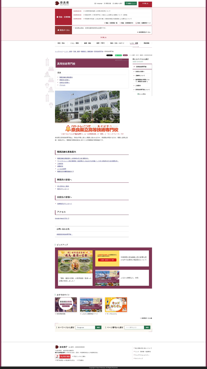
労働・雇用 (76, 51)
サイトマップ (139, 358)
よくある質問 (61, 169)
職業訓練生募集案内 (66, 77)
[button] (98, 3)
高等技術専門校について (143, 89)
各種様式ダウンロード (64, 204)
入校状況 (60, 163)
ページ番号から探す (115, 327)
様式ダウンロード (63, 189)
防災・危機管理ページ (144, 23)
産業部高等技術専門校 (65, 234)
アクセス (62, 85)
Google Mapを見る (61, 218)
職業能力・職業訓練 (87, 51)
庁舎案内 (81, 360)
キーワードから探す (66, 327)
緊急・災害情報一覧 (111, 23)
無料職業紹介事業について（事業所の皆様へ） (143, 80)
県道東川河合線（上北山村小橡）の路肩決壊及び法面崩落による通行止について (108, 18)
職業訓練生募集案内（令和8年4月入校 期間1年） (73, 158)
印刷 (126, 55)
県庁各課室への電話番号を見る (66, 360)
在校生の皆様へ (65, 82)
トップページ (59, 51)
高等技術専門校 (98, 51)
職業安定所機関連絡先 (64, 171)
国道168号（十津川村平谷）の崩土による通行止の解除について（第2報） (106, 15)
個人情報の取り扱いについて (143, 348)
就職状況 (60, 166)
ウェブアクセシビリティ (142, 355)
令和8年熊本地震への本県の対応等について (97, 11)
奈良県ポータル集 (147, 318)
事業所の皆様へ (65, 80)
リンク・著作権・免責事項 (143, 351)
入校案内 (138, 85)
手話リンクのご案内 (79, 356)
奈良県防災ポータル (144, 32)
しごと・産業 (68, 51)
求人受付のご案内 (63, 186)
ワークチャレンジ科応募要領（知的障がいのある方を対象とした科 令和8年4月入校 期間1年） (88, 161)
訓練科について (140, 75)
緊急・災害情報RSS (127, 23)
